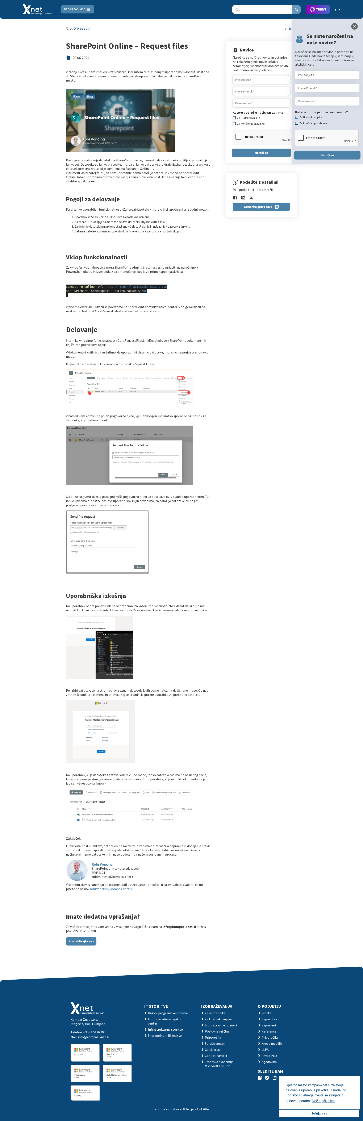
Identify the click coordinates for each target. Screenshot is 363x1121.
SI (336, 9)
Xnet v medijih (272, 1043)
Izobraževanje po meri (221, 1025)
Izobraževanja (216, 1006)
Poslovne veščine (217, 1031)
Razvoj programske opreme (168, 1013)
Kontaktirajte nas (81, 941)
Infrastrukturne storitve (165, 1029)
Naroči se (261, 153)
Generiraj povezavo (258, 207)
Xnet (69, 28)
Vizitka (266, 1013)
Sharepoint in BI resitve (165, 1035)
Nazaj (292, 28)
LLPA (265, 1049)
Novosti (83, 28)
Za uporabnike (215, 1013)
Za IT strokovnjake (218, 1019)
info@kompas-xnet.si (93, 1037)
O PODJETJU (269, 1006)
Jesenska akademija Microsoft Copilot (219, 1064)
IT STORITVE (156, 1006)
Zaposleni (269, 1025)
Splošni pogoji (215, 1043)
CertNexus (212, 1049)
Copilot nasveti (216, 1056)
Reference (269, 1031)
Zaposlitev (269, 1019)
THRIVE (321, 9)
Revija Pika (269, 1056)
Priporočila (213, 1037)
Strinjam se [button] (319, 1113)
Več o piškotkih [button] (323, 1101)
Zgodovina (269, 1062)
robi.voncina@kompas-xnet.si (111, 889)
